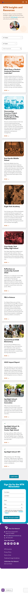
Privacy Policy (7, 552)
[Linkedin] (11, 544)
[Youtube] (15, 544)
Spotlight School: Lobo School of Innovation (10, 401)
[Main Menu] (23, 2)
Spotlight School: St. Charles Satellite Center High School (11, 428)
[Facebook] (5, 544)
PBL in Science (9, 297)
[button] (26, 2)
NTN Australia (8, 549)
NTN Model (14, 17)
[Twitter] (8, 544)
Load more (14, 476)
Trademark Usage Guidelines (12, 558)
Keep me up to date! (12, 517)
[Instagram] (18, 544)
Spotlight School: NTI (12, 452)
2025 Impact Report (12, 362)
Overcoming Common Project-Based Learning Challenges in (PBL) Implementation (11, 115)
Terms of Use (7, 555)
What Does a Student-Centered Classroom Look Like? (12, 71)
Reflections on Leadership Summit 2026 (11, 271)
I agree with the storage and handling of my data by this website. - (14, 511)
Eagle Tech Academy (12, 206)
